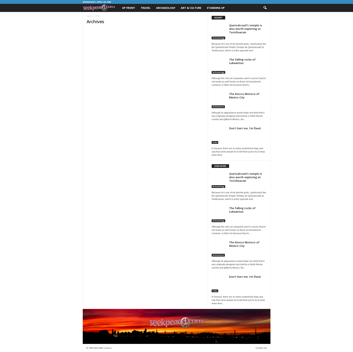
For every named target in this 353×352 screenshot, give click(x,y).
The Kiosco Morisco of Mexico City (244, 95)
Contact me (261, 347)
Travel (146, 8)
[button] (265, 8)
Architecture (218, 106)
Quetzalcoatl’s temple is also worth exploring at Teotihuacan (245, 28)
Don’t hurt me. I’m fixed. (245, 128)
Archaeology (165, 8)
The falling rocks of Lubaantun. (242, 61)
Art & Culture (191, 8)
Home (89, 16)
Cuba (215, 142)
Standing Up (216, 8)
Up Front (128, 8)
